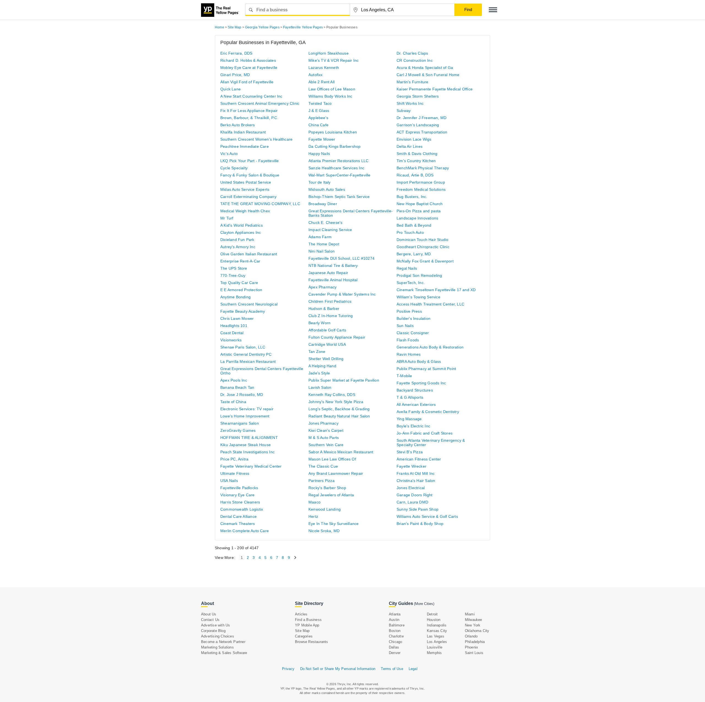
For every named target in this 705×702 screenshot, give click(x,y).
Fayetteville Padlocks (239, 488)
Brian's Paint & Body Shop (420, 523)
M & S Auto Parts (323, 437)
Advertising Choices (217, 636)
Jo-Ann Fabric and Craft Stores (424, 433)
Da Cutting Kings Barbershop (334, 146)
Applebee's (318, 118)
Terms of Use (392, 669)
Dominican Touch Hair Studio (422, 239)
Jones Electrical (411, 488)
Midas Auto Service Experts (244, 189)
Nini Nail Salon (321, 251)
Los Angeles (437, 642)
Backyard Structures (415, 390)
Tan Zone (317, 351)
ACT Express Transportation (422, 132)
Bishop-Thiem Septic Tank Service (339, 196)
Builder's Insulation (413, 318)
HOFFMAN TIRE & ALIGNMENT (249, 437)
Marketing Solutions (217, 647)
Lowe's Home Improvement (245, 416)
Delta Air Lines (409, 146)
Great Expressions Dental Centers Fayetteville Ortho (261, 370)
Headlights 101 (233, 325)
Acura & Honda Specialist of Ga (425, 67)
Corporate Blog (213, 631)
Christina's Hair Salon (416, 480)
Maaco (314, 502)
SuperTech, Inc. (411, 282)
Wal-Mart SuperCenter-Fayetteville (339, 175)
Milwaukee (473, 620)
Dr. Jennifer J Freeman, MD (421, 118)
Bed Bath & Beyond (414, 225)
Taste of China (233, 402)
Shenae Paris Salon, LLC (242, 347)
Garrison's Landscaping (418, 125)
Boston (394, 631)
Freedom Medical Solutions (421, 189)
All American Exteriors (416, 404)
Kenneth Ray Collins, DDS (331, 394)
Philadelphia (475, 642)
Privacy (288, 669)
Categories (304, 636)
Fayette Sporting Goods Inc (421, 383)
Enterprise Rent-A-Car (240, 261)
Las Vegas (435, 636)
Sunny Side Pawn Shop (417, 509)
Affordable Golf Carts (327, 330)
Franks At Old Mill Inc (416, 473)
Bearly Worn (319, 323)
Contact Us (210, 620)
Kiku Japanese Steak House (245, 445)
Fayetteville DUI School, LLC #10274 (341, 258)
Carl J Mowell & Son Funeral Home (428, 75)
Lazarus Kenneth (323, 67)
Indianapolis (436, 625)
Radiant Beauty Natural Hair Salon (339, 416)
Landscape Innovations (417, 218)
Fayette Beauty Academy (242, 311)
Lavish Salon (319, 387)
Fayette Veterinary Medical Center (251, 466)
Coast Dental (231, 333)
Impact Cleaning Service (330, 229)
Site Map (302, 631)
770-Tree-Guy (232, 275)
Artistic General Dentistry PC (246, 354)
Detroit (432, 614)
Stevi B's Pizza (410, 452)
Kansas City (437, 631)
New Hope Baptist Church (420, 204)
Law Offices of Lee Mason (331, 89)
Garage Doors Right (415, 495)
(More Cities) (424, 604)
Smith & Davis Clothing (417, 153)
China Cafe (318, 125)
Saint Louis (474, 653)
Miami (470, 614)
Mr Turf (226, 218)
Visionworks (231, 340)
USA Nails (229, 480)
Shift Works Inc (410, 103)
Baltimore (397, 625)
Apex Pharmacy (322, 287)
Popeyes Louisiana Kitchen (332, 132)
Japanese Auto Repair (328, 272)
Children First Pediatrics (329, 301)
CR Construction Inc (415, 60)
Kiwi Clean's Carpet (325, 430)
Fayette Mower (321, 139)
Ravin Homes (409, 354)
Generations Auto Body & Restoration (430, 347)
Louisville (434, 647)
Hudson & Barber (323, 308)
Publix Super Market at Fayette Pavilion (343, 380)
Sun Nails (405, 325)
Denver (394, 653)
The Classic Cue (323, 466)
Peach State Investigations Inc (247, 452)
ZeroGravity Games (238, 430)
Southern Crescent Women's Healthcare (256, 139)
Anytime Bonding (235, 297)
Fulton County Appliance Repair (336, 337)
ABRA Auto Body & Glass (419, 361)
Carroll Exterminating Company (248, 196)
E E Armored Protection (241, 290)
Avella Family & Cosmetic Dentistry (428, 411)
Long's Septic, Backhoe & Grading (339, 409)
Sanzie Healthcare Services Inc (336, 168)
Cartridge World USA (327, 344)
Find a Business (308, 620)
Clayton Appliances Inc (240, 232)
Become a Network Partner (223, 642)
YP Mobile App (307, 625)
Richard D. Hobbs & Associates (248, 60)
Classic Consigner (413, 333)
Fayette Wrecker (411, 466)
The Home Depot (323, 244)
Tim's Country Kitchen (416, 161)
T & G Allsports (410, 397)
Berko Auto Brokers (237, 125)
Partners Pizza (321, 480)
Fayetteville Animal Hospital (333, 280)
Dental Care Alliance (238, 516)
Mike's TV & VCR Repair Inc (333, 60)
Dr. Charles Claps (412, 53)
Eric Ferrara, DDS (236, 53)
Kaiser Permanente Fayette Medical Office (435, 89)
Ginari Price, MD (235, 75)
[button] (493, 9)
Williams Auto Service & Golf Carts (427, 516)
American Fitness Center (419, 459)
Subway (404, 110)
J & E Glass (318, 110)
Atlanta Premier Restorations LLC (338, 161)
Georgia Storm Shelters (418, 96)
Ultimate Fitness (234, 473)
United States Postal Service (245, 182)
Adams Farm (320, 237)
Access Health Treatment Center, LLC (430, 304)
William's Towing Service (418, 297)
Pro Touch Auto (410, 232)
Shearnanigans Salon (239, 423)
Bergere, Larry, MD (414, 254)
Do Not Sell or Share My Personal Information (338, 669)
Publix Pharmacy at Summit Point (426, 368)
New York (473, 625)
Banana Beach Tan (237, 387)
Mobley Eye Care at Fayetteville (248, 67)
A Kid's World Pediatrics (241, 225)
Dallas (394, 647)
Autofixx (315, 75)
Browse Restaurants (311, 642)
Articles (301, 614)
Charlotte (396, 636)
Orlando (471, 636)
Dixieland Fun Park (237, 239)
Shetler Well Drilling (325, 359)
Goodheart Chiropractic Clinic (423, 247)
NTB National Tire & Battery (333, 265)
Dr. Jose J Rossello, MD (241, 394)
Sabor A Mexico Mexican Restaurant (340, 452)
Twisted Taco (320, 103)
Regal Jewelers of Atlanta (331, 495)
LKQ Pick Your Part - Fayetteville (249, 161)
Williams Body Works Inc (330, 96)
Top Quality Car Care (239, 282)
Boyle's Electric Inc (413, 426)
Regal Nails (407, 268)
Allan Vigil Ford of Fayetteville (246, 82)
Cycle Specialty (234, 168)
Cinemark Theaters (237, 523)
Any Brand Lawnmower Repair (335, 473)
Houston (433, 620)
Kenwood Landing (324, 509)
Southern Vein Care (326, 445)
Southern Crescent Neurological (249, 304)
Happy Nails (319, 153)
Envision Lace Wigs (414, 139)
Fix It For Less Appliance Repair (249, 110)
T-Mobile (404, 376)
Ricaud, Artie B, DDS (415, 175)
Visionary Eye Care (237, 495)
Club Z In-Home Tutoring (330, 316)
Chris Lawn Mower (237, 318)
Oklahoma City (477, 631)
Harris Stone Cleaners (240, 502)
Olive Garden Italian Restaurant (248, 254)
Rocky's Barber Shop (327, 488)
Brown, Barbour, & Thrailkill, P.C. (249, 118)
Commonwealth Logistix (241, 509)
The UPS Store (233, 268)
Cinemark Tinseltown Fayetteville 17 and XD (436, 290)
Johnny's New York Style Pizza (335, 402)
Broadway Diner (322, 204)
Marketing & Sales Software (224, 653)
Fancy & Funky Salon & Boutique (249, 175)
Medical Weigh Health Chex (245, 211)
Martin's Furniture (413, 82)
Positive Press (409, 311)
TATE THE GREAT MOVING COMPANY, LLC (260, 204)
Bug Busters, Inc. (412, 196)
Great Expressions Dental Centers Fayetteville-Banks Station (350, 213)
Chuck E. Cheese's (325, 222)
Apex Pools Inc (233, 380)
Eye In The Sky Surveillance (333, 523)
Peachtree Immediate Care (244, 146)
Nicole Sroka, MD (324, 531)
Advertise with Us (215, 625)
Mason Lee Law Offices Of (332, 459)
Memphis (434, 653)
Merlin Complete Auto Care (244, 531)
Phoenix (471, 647)
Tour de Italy (319, 182)
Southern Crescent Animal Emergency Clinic (259, 103)
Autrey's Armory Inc (237, 247)
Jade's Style (319, 373)
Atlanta (394, 614)
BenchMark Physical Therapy (423, 168)
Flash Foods (408, 340)
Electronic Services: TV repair (246, 409)
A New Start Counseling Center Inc (251, 96)
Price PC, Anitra (234, 459)
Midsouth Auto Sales (326, 189)
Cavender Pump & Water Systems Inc (342, 294)
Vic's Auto (229, 153)
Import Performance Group (421, 182)
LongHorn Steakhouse (328, 53)
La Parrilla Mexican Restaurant (248, 361)
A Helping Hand (322, 366)
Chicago (395, 642)
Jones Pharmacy (323, 423)
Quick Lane (230, 89)
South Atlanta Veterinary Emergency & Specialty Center (431, 442)
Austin (394, 620)
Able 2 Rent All (321, 82)
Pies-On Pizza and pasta (419, 211)
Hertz (313, 516)
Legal (413, 669)
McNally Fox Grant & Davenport (425, 261)
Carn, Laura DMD (412, 502)
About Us (208, 614)
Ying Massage (409, 419)
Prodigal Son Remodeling (419, 275)
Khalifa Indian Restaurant (243, 132)
